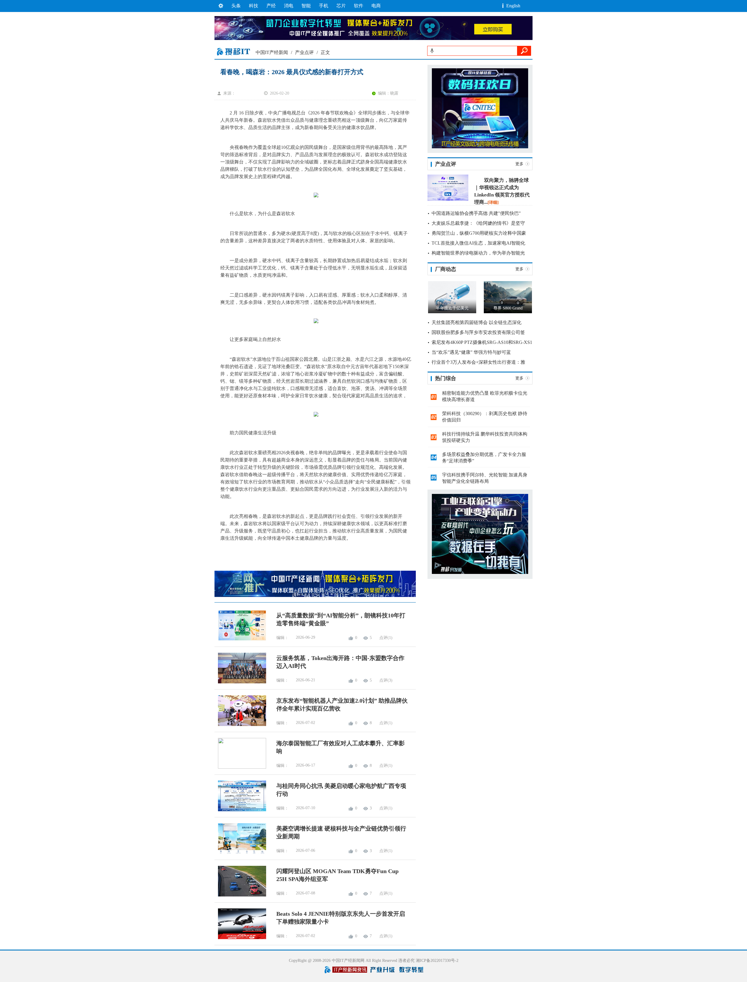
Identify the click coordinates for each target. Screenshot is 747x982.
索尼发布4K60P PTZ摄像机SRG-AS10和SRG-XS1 (482, 342)
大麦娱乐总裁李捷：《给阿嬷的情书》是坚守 (478, 223)
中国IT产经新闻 (272, 52)
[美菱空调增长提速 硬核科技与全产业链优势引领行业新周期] (240, 852)
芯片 (341, 5)
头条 (236, 5)
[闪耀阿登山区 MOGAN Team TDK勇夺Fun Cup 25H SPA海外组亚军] (240, 895)
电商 (376, 5)
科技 (253, 5)
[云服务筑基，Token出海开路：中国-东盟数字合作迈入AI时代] (240, 682)
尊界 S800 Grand (508, 308)
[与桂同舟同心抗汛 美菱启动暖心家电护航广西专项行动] (240, 810)
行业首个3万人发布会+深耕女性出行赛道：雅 (478, 362)
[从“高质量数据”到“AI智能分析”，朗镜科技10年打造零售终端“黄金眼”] (240, 639)
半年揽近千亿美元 (452, 308)
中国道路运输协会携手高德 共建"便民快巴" (476, 213)
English (513, 5)
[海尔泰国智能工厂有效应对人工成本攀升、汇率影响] (240, 767)
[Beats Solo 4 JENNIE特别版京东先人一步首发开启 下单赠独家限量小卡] (240, 938)
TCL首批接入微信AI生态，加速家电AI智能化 (478, 243)
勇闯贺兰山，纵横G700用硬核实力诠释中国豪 (479, 233)
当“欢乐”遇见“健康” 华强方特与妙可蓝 (471, 352)
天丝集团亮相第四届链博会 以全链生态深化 (476, 322)
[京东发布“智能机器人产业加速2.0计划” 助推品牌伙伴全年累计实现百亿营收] (240, 724)
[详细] (493, 202)
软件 (358, 5)
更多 (519, 164)
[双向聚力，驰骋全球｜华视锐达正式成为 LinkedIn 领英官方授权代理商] (447, 199)
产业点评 (304, 52)
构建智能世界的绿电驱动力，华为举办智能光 (478, 252)
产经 (271, 5)
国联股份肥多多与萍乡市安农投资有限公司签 (478, 332)
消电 (288, 5)
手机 (323, 5)
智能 (306, 5)
